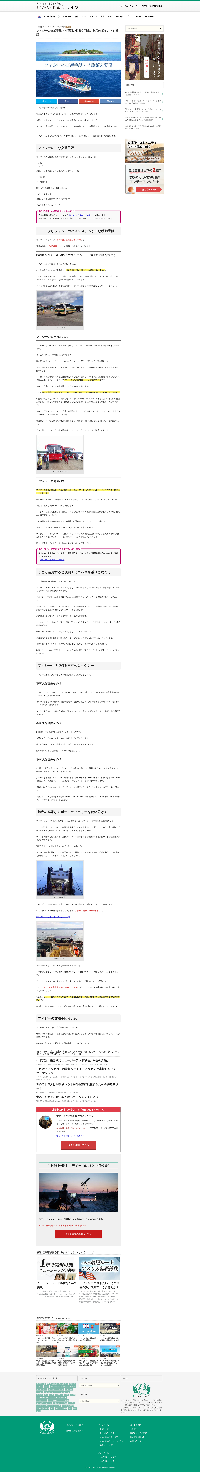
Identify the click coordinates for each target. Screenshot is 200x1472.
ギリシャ (40, 1392)
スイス (57, 1392)
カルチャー (66, 16)
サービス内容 (141, 6)
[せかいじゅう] (141, 1390)
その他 (139, 16)
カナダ (61, 1389)
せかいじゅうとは (126, 6)
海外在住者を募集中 (74, 1431)
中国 (52, 1408)
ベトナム (64, 1403)
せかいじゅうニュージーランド (112, 1441)
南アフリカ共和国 (61, 1408)
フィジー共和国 (48, 16)
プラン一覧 (104, 1429)
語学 (77, 16)
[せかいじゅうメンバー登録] (144, 79)
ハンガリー (62, 1397)
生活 (110, 16)
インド (47, 1387)
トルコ (66, 1395)
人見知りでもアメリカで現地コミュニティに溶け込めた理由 (143, 127)
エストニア (64, 1387)
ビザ (84, 16)
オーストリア (53, 1389)
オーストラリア (42, 1389)
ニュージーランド (42, 1397)
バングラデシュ (42, 1400)
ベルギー (71, 1403)
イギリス (72, 1384)
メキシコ (57, 1406)
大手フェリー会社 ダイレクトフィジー (52, 917)
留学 (103, 16)
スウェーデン (65, 1392)
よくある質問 (135, 1425)
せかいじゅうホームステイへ (52, 560)
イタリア (40, 1387)
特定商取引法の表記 (138, 1433)
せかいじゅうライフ (108, 1457)
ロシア (39, 1408)
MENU (151, 17)
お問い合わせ (135, 1441)
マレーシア (49, 1406)
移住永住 (119, 16)
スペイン (40, 1395)
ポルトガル (40, 1406)
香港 (38, 1411)
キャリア (93, 16)
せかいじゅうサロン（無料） (80, 215)
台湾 (70, 1408)
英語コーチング (106, 1445)
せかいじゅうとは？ (74, 1425)
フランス (49, 1403)
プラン (129, 16)
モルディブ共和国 (68, 1406)
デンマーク (59, 1395)
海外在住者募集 (156, 6)
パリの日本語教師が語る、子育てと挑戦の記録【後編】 (142, 93)
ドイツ (73, 1395)
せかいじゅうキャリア (109, 1437)
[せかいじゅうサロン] (144, 162)
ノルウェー (53, 1397)
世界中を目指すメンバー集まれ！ (70, 1136)
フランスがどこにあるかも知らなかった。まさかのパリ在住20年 (143, 102)
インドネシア (55, 1387)
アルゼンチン (63, 1384)
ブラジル (56, 1403)
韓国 (74, 1408)
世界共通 (46, 1408)
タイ (46, 1395)
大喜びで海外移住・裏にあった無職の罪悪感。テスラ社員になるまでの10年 (143, 119)
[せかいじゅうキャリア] (144, 192)
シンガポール (49, 1392)
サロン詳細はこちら (78, 1145)
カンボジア (68, 1389)
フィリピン (40, 1403)
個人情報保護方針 (137, 1437)
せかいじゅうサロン (108, 1461)
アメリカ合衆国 (52, 1384)
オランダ (73, 1387)
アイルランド (41, 1384)
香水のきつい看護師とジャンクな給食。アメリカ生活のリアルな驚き (143, 110)
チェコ (51, 1395)
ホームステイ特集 (107, 1433)
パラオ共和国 (53, 1400)
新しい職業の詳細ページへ (78, 1234)
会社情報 (134, 1429)
